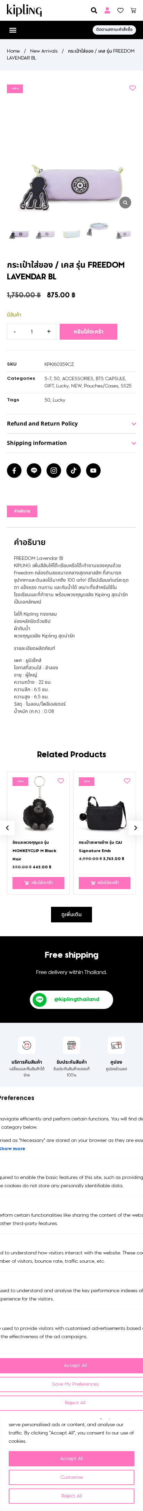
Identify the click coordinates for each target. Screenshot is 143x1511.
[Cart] (133, 10)
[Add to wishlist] (132, 87)
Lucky (62, 386)
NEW (76, 386)
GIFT (49, 386)
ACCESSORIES (77, 379)
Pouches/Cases (101, 386)
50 (57, 379)
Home (13, 51)
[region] (71, 1452)
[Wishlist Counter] (120, 10)
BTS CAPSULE (110, 379)
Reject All (71, 1496)
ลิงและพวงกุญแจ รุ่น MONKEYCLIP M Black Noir (34, 851)
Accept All (71, 1458)
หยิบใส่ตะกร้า (88, 332)
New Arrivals (44, 51)
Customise (71, 1477)
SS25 (126, 386)
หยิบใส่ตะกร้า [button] (42, 882)
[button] (12, 30)
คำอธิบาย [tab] (22, 511)
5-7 (47, 379)
